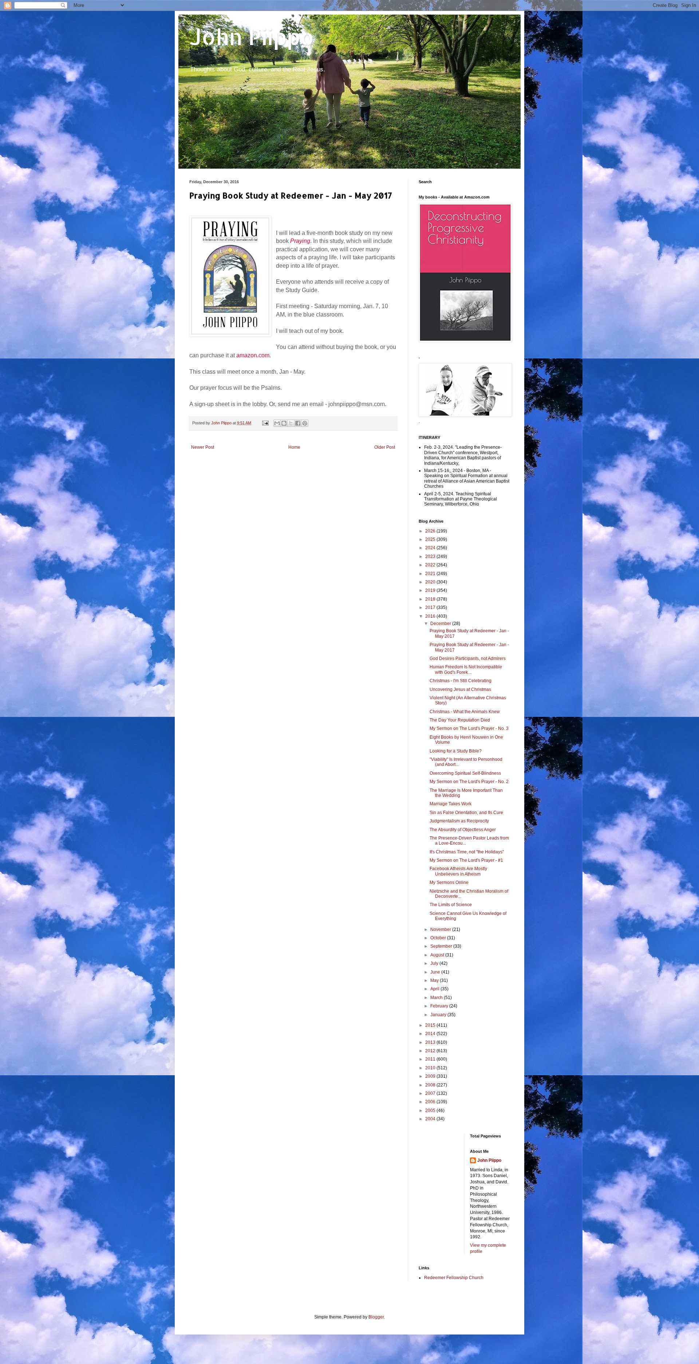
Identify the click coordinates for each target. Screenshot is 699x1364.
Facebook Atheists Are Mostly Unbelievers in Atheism (458, 871)
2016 (431, 616)
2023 (431, 556)
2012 (431, 1050)
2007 (431, 1093)
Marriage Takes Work (450, 803)
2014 (431, 1033)
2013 (431, 1042)
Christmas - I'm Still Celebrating (460, 680)
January (438, 1014)
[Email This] (277, 423)
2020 (431, 582)
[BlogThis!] (284, 423)
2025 (431, 539)
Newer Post (202, 447)
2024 (431, 547)
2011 (431, 1059)
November (441, 929)
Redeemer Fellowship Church (453, 1277)
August (437, 955)
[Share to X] (291, 423)
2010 (431, 1067)
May (435, 980)
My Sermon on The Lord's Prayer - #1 (466, 860)
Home (294, 447)
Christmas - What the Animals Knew (465, 711)
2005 (431, 1110)
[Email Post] (265, 423)
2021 (431, 573)
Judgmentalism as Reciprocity (459, 820)
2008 (431, 1085)
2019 (431, 590)
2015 (431, 1025)
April (435, 988)
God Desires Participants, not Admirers (468, 658)
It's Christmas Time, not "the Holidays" (467, 851)
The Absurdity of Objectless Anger (463, 829)
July (434, 963)
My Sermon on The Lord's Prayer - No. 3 (469, 728)
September (441, 946)
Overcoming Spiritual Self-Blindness (465, 773)
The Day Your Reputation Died (460, 720)
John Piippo (251, 37)
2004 (431, 1118)
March (437, 997)
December (441, 623)
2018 (431, 599)
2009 (431, 1076)
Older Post (384, 447)
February (439, 1006)
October (438, 937)
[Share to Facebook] (297, 423)
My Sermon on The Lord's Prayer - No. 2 (469, 781)
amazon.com (252, 355)
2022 (431, 564)
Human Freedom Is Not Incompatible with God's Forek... (466, 669)
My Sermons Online (449, 882)
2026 (431, 531)
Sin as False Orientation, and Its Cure (466, 812)
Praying (300, 241)
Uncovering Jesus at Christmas (460, 689)
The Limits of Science (451, 904)
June (435, 972)
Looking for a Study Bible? (456, 751)
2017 (431, 607)
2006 (431, 1101)
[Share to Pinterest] (304, 423)
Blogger (376, 1317)
